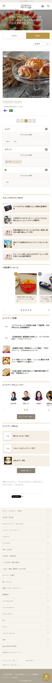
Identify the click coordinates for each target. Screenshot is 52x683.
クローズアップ (8, 614)
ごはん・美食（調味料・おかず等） (15, 569)
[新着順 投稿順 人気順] (41, 44)
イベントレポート (9, 607)
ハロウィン (6, 537)
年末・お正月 (7, 549)
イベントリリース (9, 633)
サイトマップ (7, 677)
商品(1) (37, 36)
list (22, 496)
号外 (4, 640)
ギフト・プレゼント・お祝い (12, 511)
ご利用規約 (34, 674)
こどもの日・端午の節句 (11, 562)
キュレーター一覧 (9, 660)
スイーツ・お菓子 (9, 575)
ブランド (8, 149)
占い (4, 620)
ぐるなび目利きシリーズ (21, 674)
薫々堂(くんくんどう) (13, 162)
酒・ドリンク (7, 582)
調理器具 (6, 594)
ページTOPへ (26, 490)
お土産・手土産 (8, 517)
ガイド (5, 627)
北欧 (7, 182)
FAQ (14, 677)
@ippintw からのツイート (12, 652)
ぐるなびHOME (7, 674)
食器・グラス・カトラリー (12, 588)
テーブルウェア (8, 601)
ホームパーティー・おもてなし (13, 524)
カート (42, 5)
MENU (3, 5)
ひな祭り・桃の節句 (9, 556)
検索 (48, 5)
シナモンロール (8, 102)
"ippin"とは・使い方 (9, 665)
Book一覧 (29, 660)
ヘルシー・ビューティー (11, 530)
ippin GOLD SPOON (9, 646)
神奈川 (8, 141)
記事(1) (14, 36)
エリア (7, 129)
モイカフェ (18, 102)
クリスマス (6, 543)
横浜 (15, 141)
